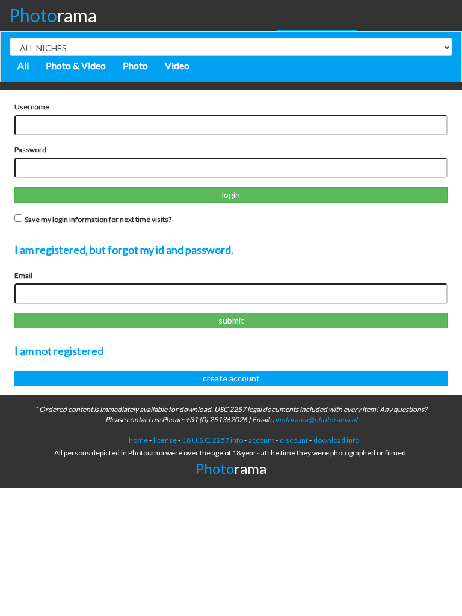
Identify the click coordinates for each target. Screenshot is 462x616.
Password (30, 149)
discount (294, 440)
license (165, 440)
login (231, 194)
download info (336, 440)
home (138, 440)
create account (231, 378)
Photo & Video (76, 65)
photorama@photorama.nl (315, 419)
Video (177, 65)
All (23, 65)
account (261, 440)
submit (231, 320)
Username (31, 106)
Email (23, 275)
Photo (135, 65)
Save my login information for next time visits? (96, 219)
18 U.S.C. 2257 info (212, 440)
